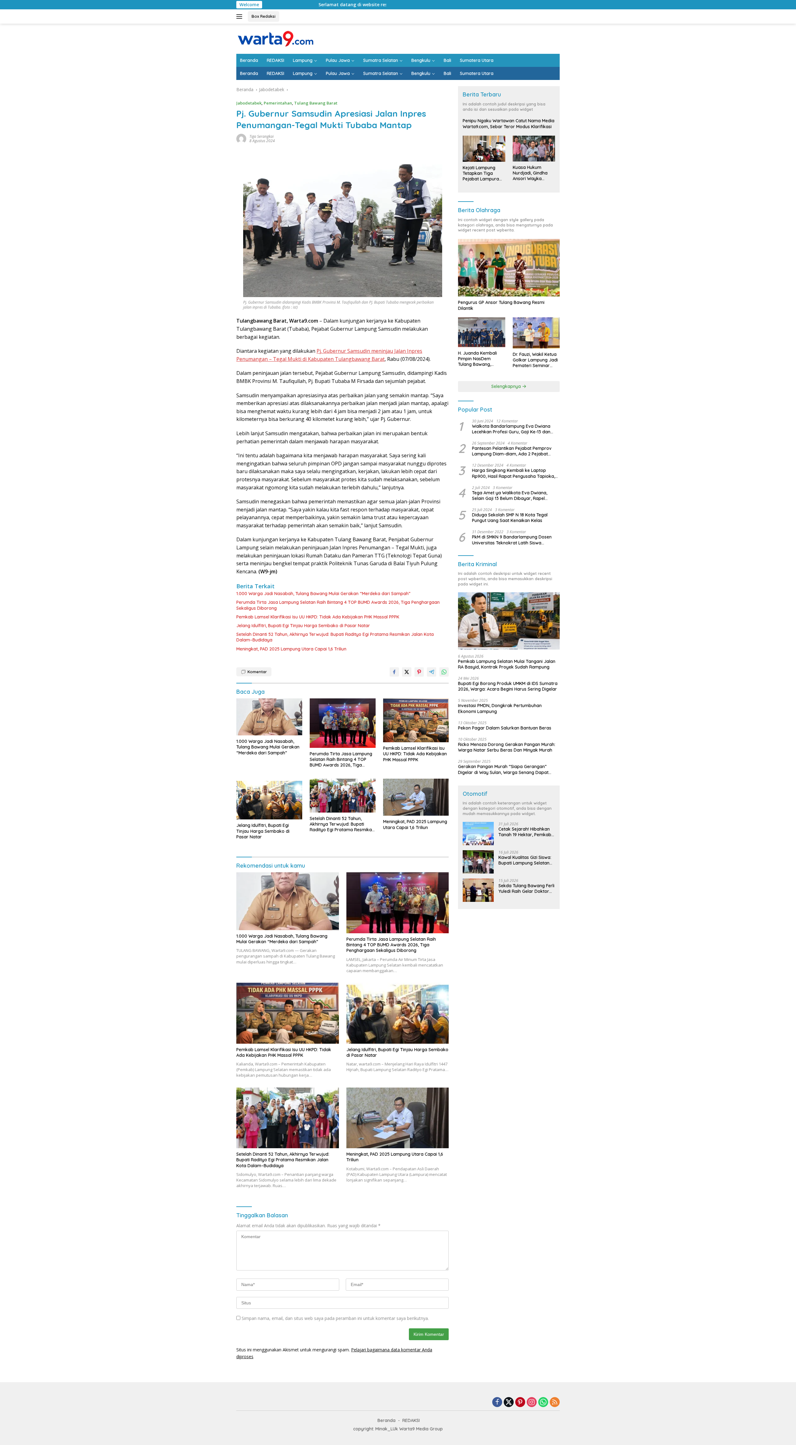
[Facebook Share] (394, 672)
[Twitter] (509, 1402)
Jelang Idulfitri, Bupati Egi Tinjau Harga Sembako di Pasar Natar (303, 625)
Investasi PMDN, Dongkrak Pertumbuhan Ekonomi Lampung (500, 708)
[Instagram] (532, 1402)
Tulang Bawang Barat (315, 103)
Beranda (249, 60)
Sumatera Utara (476, 60)
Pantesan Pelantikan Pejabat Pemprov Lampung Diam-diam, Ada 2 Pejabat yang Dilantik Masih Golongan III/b (512, 451)
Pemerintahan (278, 103)
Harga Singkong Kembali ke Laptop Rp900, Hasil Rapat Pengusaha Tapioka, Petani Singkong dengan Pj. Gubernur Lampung (513, 473)
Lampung (302, 60)
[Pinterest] (520, 1402)
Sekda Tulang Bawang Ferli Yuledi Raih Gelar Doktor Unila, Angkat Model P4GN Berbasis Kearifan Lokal (526, 888)
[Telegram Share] (431, 672)
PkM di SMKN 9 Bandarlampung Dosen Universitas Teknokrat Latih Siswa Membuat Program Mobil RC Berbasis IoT (514, 540)
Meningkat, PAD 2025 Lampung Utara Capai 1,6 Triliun (291, 649)
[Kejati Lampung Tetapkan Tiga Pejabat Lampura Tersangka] (484, 149)
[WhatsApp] (543, 1402)
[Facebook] (497, 1402)
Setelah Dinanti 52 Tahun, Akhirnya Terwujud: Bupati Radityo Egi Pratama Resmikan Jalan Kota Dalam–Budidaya (335, 637)
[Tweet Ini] (406, 672)
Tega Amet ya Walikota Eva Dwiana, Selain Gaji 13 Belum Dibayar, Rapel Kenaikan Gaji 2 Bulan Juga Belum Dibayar (509, 495)
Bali (447, 60)
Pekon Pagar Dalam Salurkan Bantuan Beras (504, 728)
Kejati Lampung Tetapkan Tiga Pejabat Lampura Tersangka (481, 173)
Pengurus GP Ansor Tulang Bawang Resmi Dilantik (501, 305)
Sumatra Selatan (380, 60)
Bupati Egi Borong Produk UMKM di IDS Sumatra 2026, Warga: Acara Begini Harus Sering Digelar (508, 686)
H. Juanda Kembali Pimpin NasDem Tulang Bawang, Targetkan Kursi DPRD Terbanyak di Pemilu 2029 (481, 358)
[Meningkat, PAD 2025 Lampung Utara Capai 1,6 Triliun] (416, 797)
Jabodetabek (248, 103)
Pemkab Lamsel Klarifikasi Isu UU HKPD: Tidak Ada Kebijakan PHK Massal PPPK (317, 617)
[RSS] (555, 1402)
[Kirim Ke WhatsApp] (444, 672)
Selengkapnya (506, 386)
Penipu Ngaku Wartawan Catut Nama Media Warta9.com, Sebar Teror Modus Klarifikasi (508, 123)
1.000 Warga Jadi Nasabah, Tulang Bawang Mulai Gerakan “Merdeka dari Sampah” (323, 593)
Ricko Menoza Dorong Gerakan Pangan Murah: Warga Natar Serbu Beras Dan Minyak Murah (506, 747)
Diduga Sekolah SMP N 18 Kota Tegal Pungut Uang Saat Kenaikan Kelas (510, 517)
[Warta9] (275, 38)
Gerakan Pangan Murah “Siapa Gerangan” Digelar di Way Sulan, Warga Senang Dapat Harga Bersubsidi (503, 769)
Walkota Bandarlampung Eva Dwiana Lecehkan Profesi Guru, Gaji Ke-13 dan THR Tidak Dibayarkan (511, 429)
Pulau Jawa (338, 60)
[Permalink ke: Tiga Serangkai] (241, 138)
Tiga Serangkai (261, 136)
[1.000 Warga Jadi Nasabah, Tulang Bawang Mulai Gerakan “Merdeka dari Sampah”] (269, 716)
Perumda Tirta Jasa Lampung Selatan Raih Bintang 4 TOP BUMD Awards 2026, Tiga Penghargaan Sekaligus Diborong (338, 605)
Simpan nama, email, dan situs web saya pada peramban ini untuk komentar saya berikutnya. (335, 1318)
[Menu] (240, 16)
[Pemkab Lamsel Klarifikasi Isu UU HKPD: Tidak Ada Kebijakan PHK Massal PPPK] (416, 720)
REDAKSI (275, 60)
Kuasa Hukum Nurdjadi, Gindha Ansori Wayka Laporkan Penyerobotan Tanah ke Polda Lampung (530, 173)
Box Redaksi (263, 16)
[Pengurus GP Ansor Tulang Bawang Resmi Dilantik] (509, 267)
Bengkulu (420, 60)
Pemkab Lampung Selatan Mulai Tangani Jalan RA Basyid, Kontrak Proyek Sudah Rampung (506, 664)
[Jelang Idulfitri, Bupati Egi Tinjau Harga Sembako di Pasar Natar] (269, 799)
